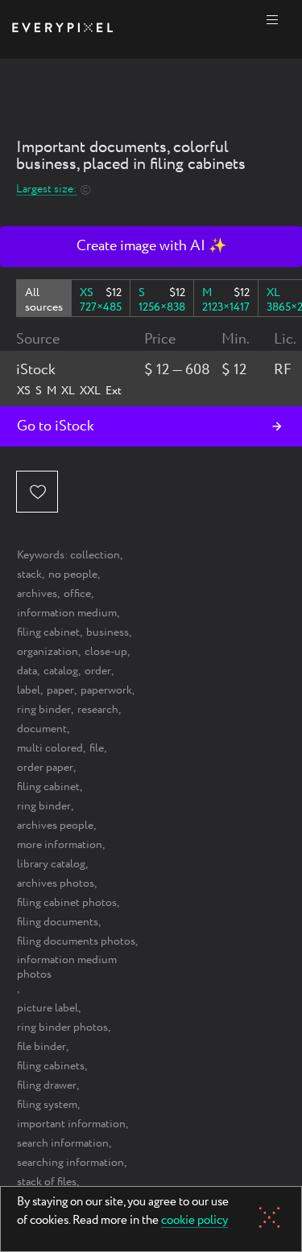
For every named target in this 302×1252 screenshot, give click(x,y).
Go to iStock (55, 426)
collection (95, 555)
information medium (67, 613)
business (107, 632)
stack (29, 574)
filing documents (57, 922)
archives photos (55, 883)
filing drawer (47, 1085)
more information (59, 845)
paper (60, 690)
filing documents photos (76, 941)
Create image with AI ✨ (151, 246)
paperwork (106, 690)
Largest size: (46, 189)
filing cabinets (51, 1066)
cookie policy (194, 1221)
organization (47, 652)
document (42, 729)
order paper (45, 767)
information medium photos (67, 967)
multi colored (50, 748)
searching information (70, 1162)
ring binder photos (62, 1027)
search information (63, 1143)
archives (37, 594)
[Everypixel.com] (62, 29)
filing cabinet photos (67, 903)
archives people (55, 825)
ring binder (44, 709)
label (28, 690)
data (27, 671)
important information (71, 1124)
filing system (47, 1105)
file (96, 748)
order (98, 671)
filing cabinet (48, 632)
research (97, 709)
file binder (41, 1047)
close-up (106, 652)
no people (72, 574)
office (77, 594)
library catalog (51, 864)
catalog (60, 671)
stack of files (47, 1182)
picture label (47, 1008)
